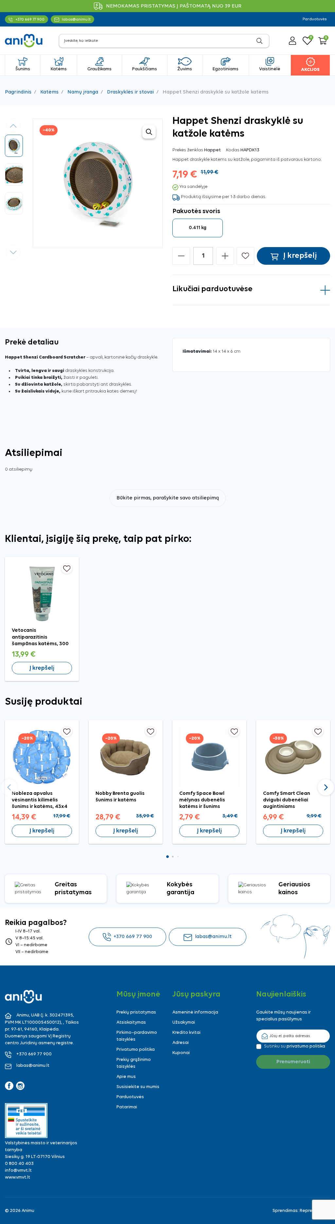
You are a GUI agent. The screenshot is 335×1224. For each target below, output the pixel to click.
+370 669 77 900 (133, 936)
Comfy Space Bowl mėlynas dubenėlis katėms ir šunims (202, 800)
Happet (212, 150)
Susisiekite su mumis (137, 1086)
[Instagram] (20, 1085)
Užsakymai (183, 1022)
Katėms (49, 92)
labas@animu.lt (213, 936)
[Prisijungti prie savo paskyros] (292, 40)
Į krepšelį (41, 668)
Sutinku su (294, 1046)
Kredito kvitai (186, 1032)
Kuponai (181, 1052)
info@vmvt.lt (18, 1170)
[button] (322, 41)
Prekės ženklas (187, 150)
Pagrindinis (18, 92)
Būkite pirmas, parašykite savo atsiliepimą (167, 498)
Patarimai (126, 1107)
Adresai (180, 1042)
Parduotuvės (314, 19)
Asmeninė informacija (195, 1012)
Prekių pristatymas (136, 1012)
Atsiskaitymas (131, 1022)
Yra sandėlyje (193, 186)
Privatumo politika (135, 1049)
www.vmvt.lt (17, 1177)
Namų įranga (82, 92)
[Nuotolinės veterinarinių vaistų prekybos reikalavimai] (26, 1120)
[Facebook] (9, 1085)
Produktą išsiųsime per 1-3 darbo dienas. (223, 196)
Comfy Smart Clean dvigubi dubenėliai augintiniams (286, 800)
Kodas (232, 150)
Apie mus (126, 1076)
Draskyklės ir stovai (130, 92)
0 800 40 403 (19, 1163)
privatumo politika (306, 1046)
